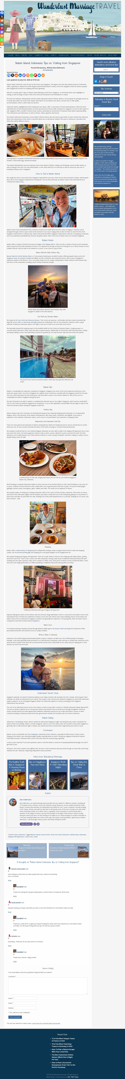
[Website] (34, 824)
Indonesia (21, 835)
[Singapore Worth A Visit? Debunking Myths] (58, 780)
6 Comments (48, 70)
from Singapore (32, 734)
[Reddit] (16, 75)
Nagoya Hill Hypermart (16, 837)
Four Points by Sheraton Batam (29, 320)
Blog (17, 55)
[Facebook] (8, 75)
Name (10, 998)
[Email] (38, 824)
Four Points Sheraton (62, 835)
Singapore (35, 621)
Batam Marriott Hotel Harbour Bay (19, 256)
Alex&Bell (20, 887)
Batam (33, 835)
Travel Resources (77, 55)
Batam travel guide (18, 869)
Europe (24, 55)
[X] (12, 75)
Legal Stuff (112, 55)
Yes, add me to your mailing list (20, 1012)
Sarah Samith (16, 902)
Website (10, 1008)
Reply (9, 880)
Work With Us (100, 55)
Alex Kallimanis (25, 799)
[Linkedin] (20, 75)
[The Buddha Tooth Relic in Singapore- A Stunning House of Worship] (16, 780)
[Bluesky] (39, 75)
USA (30, 55)
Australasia (64, 55)
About (89, 55)
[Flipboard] (35, 75)
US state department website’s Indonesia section (39, 711)
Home (10, 55)
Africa (53, 55)
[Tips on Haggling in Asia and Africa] (37, 780)
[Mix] (27, 75)
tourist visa (29, 837)
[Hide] (1, 47)
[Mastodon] (24, 75)
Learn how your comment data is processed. (46, 1023)
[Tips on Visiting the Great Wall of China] (79, 780)
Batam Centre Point (43, 835)
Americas (38, 55)
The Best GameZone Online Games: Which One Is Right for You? (62, 1057)
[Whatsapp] (31, 75)
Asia (47, 55)
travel (35, 837)
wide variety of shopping (25, 550)
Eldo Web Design (73, 1077)
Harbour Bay (74, 835)
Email (10, 1003)
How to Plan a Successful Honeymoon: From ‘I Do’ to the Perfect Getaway (63, 1065)
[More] (43, 75)
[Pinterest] (2, 28)
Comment (12, 976)
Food (52, 835)
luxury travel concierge (63, 628)
